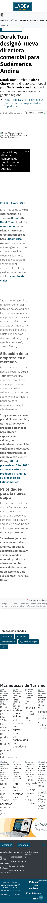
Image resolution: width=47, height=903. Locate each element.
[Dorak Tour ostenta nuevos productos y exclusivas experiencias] (42, 696)
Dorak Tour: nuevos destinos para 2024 (18, 792)
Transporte (13, 852)
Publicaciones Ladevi (31, 853)
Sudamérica (14, 239)
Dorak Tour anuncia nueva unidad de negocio (30, 711)
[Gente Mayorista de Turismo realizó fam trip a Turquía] (29, 769)
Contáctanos (33, 893)
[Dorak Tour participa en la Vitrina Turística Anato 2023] (42, 772)
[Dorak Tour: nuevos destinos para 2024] (17, 771)
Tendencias (14, 856)
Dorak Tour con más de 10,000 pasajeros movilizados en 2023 (7, 799)
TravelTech (5, 872)
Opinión (12, 866)
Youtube (20, 870)
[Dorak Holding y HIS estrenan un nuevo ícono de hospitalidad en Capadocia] (17, 700)
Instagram (21, 861)
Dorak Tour (7, 222)
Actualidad (5, 852)
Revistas (12, 870)
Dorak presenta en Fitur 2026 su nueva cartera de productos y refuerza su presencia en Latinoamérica (8, 732)
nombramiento (9, 226)
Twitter (20, 852)
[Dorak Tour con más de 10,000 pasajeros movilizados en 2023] (4, 771)
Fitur (15, 218)
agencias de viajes (28, 641)
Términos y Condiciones (11, 894)
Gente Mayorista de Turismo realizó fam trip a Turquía (31, 791)
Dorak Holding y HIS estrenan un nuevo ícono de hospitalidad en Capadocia (23, 103)
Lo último (14, 20)
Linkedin (20, 866)
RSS (35, 898)
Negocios (34, 20)
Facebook (21, 856)
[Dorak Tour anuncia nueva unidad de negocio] (29, 694)
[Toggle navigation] (5, 15)
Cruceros (13, 861)
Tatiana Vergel (16, 203)
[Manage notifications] (41, 897)
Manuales (24, 20)
